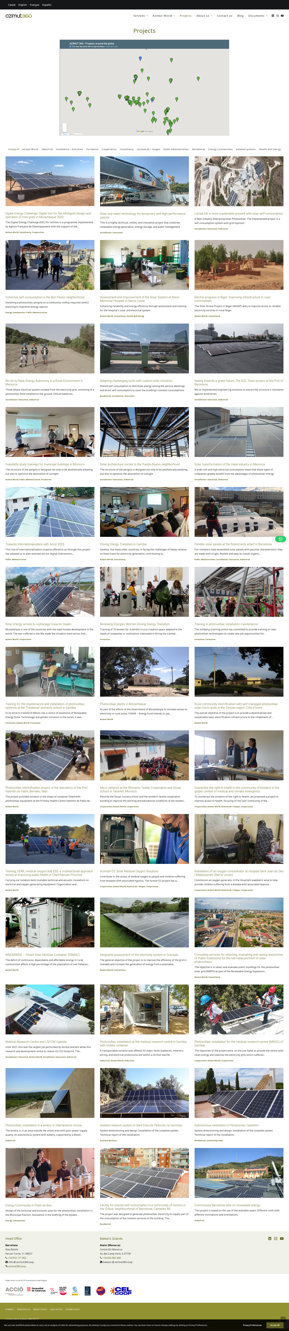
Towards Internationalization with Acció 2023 (34, 544)
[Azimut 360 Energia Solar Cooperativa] (18, 16)
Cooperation (38, 232)
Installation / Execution (111, 232)
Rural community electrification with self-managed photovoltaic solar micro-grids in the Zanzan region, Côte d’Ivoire (236, 705)
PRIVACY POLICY (40, 1309)
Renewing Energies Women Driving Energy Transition (135, 624)
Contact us (224, 15)
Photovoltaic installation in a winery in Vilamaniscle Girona (43, 1125)
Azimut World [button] (30, 149)
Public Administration (36, 312)
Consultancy (25, 232)
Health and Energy (135, 316)
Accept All (275, 1325)
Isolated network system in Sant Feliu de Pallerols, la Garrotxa (141, 1125)
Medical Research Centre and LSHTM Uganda (36, 1042)
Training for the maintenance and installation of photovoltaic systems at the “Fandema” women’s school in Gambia (45, 705)
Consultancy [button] (127, 149)
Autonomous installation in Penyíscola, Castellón (226, 1125)
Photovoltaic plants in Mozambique (123, 704)
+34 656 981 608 (112, 1258)
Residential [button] (198, 149)
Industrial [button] (47, 149)
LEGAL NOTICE (56, 1309)
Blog (240, 15)
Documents (256, 15)
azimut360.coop (17, 1266)
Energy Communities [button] (220, 149)
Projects (185, 15)
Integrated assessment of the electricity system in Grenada (139, 955)
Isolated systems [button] (246, 149)
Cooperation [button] (109, 149)
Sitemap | (10, 1309)
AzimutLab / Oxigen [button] (148, 149)
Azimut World (162, 15)
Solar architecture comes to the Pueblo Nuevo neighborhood (140, 464)
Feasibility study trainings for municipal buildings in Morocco (45, 464)
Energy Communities (15, 312)
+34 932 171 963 (17, 1258)
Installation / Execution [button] (69, 149)
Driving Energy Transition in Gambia (123, 544)
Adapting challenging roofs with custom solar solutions (136, 381)
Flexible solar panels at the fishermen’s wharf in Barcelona (233, 544)
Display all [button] (13, 149)
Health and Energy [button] (270, 149)
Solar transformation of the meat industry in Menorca (229, 464)
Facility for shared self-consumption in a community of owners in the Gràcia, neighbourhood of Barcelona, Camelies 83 (143, 1207)
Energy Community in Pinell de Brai (28, 1205)
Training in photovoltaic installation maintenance (226, 624)
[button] (273, 15)
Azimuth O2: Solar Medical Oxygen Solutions (129, 871)
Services (139, 15)
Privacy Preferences (252, 1325)
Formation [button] (92, 149)
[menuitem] (140, 15)
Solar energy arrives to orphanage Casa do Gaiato (38, 624)
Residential (105, 396)
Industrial (223, 229)
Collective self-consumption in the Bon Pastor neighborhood (44, 297)
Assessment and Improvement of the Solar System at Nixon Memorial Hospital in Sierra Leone (139, 299)
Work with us (24, 1309)
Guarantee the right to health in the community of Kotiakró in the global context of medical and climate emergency (236, 789)
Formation (46, 479)
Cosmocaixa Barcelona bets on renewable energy (227, 1205)
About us (202, 15)
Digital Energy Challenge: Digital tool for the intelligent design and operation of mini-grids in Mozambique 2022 (48, 215)
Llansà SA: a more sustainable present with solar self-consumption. (239, 213)
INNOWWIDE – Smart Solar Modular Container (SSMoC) (42, 955)
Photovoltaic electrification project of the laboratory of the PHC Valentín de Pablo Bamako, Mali (46, 789)
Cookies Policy (72, 1309)
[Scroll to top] (283, 1319)
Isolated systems (108, 1140)
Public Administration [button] (176, 149)
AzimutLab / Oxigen (230, 806)
